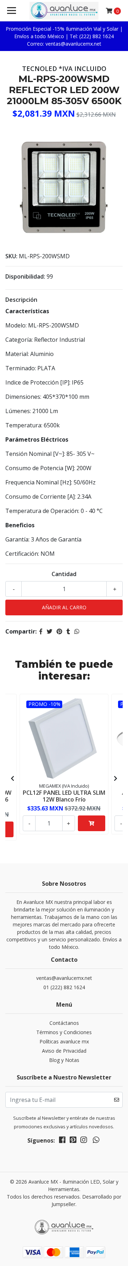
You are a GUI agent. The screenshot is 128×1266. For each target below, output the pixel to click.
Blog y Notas (64, 1060)
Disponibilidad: (25, 276)
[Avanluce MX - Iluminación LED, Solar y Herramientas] (64, 10)
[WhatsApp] (95, 1141)
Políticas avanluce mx (64, 1041)
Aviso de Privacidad (64, 1050)
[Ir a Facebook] (62, 1141)
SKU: (11, 256)
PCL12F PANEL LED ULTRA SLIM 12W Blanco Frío (64, 796)
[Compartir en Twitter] (49, 631)
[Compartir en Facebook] (40, 631)
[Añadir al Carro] (91, 823)
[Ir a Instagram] (83, 1141)
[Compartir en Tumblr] (68, 631)
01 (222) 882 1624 (64, 987)
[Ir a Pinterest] (73, 1141)
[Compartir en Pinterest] (59, 631)
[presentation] (12, 778)
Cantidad (64, 574)
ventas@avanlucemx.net (64, 978)
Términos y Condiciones (64, 1032)
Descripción (21, 300)
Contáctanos (64, 1023)
